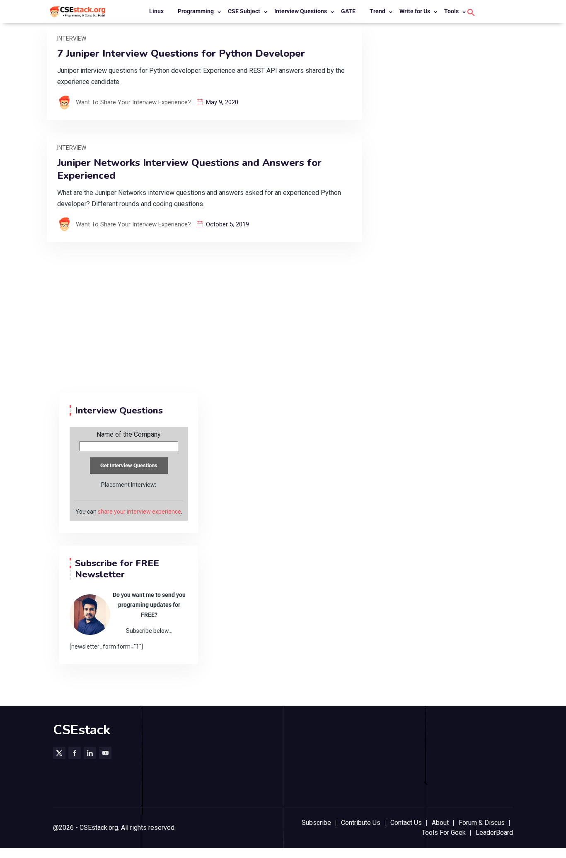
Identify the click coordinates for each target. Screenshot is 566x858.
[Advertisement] (283, 331)
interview (71, 38)
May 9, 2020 (222, 102)
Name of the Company (129, 434)
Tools (451, 11)
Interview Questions (300, 11)
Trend (377, 11)
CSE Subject (244, 11)
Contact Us (406, 823)
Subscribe (316, 823)
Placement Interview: (128, 484)
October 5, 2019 (227, 224)
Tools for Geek (444, 832)
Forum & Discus (482, 823)
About (440, 823)
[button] (471, 12)
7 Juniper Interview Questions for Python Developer (181, 53)
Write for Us (414, 11)
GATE (348, 11)
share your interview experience (139, 511)
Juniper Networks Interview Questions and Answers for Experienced (189, 169)
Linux (156, 11)
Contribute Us (360, 823)
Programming (196, 11)
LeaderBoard (494, 832)
